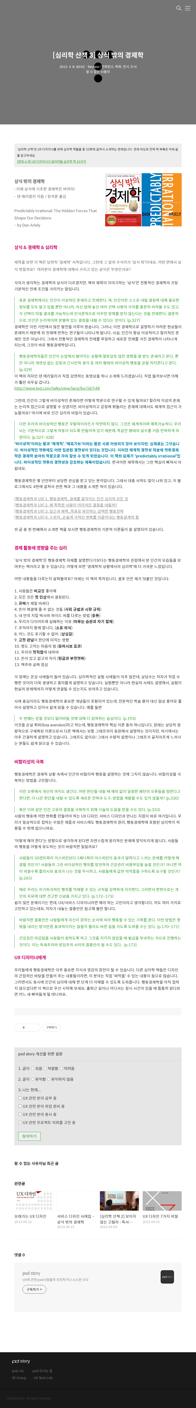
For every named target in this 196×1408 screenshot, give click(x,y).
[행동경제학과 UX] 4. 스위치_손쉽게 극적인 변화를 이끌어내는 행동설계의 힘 (76, 517)
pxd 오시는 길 (42, 1371)
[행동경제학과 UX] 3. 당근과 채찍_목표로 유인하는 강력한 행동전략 (69, 511)
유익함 (54, 1079)
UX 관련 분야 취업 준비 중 (43, 1106)
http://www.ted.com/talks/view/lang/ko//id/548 (57, 388)
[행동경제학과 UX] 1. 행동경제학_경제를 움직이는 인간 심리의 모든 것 (71, 499)
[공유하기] (29, 1027)
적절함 (61, 1068)
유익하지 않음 (62, 1079)
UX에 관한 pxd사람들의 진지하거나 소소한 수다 (55, 1279)
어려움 (69, 1068)
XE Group (19, 1378)
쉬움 (54, 1068)
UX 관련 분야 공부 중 (39, 1098)
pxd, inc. (18, 1371)
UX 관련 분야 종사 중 (39, 1114)
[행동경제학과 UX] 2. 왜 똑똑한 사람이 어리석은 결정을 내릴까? (65, 505)
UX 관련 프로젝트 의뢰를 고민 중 (49, 1122)
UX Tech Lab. (44, 1378)
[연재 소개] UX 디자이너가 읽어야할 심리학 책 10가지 (51, 161)
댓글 (19, 1255)
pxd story (31, 1273)
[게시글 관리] (35, 1027)
